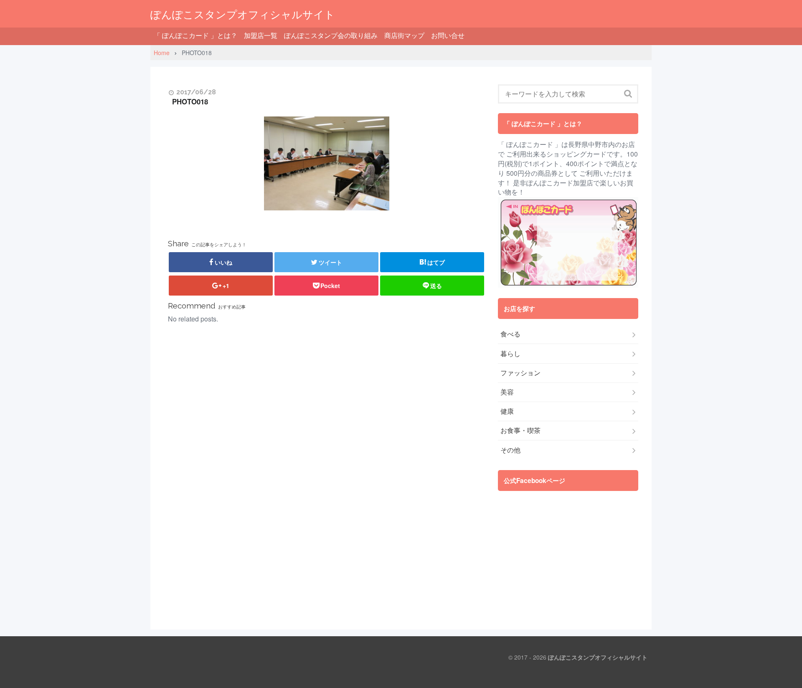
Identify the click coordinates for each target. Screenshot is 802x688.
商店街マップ (404, 35)
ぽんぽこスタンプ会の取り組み (331, 35)
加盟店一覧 (260, 35)
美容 (507, 392)
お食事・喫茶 (520, 430)
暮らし (510, 353)
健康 (507, 411)
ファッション (520, 372)
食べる (510, 334)
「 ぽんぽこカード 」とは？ (195, 35)
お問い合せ (447, 35)
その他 (510, 450)
